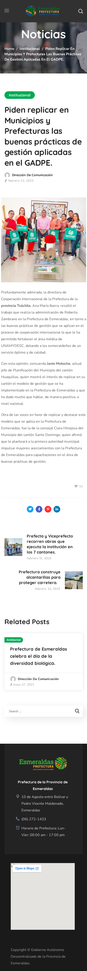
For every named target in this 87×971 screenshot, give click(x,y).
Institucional (30, 48)
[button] (80, 11)
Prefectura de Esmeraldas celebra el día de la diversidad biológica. (38, 656)
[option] (43, 661)
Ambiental (14, 640)
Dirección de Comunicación (32, 175)
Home (9, 48)
